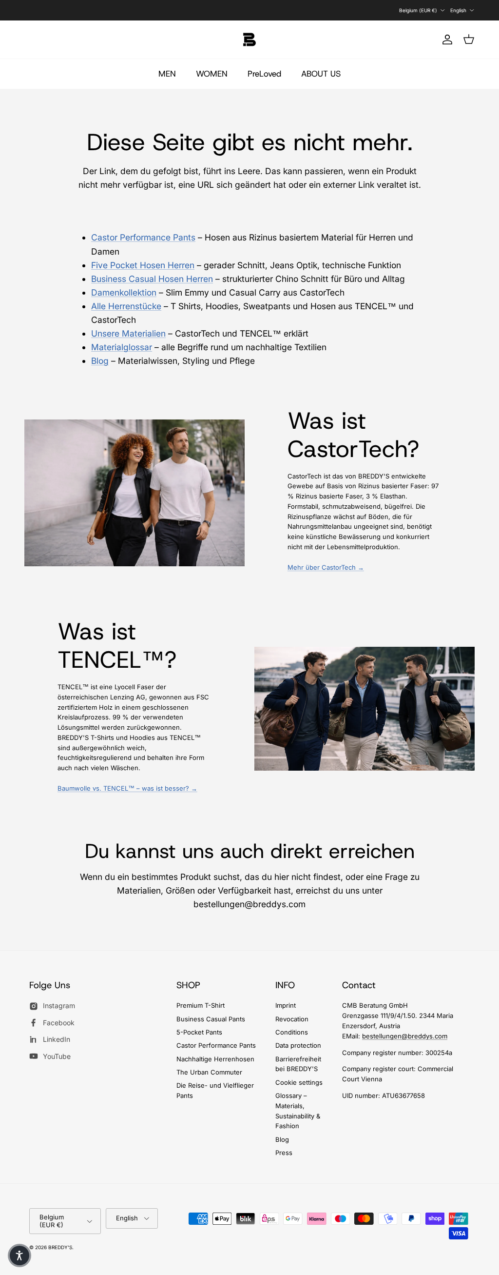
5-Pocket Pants (199, 1032)
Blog (100, 361)
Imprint (285, 1005)
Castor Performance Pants (143, 237)
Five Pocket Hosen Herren (142, 265)
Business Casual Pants (210, 1019)
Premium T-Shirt (200, 1005)
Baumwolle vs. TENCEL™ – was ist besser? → (127, 788)
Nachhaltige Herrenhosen (215, 1059)
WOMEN (212, 73)
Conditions (291, 1032)
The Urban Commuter (209, 1072)
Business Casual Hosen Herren (152, 279)
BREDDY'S (60, 1247)
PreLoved (264, 73)
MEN (167, 73)
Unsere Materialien (128, 333)
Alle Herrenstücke (126, 306)
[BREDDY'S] (249, 39)
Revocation (291, 1019)
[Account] (445, 39)
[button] (19, 1255)
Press (283, 1152)
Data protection (298, 1045)
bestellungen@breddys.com (404, 1036)
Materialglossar (121, 347)
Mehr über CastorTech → (326, 567)
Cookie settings (299, 1082)
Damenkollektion (123, 292)
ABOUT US (321, 73)
